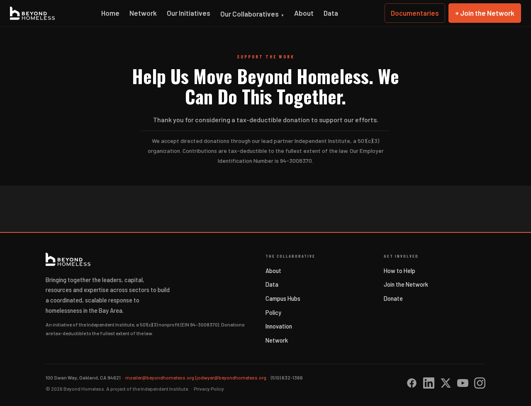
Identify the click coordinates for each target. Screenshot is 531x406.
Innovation (279, 326)
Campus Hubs (283, 298)
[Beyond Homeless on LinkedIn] (428, 383)
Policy (273, 312)
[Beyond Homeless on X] (445, 383)
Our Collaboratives (252, 14)
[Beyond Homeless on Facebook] (411, 383)
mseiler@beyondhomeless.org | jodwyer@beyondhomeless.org (195, 377)
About (304, 13)
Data (331, 13)
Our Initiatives (188, 13)
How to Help (399, 270)
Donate (393, 298)
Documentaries (415, 13)
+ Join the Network (484, 13)
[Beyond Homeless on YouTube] (462, 383)
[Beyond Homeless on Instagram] (479, 383)
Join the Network (406, 284)
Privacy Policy (209, 389)
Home (110, 13)
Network (143, 13)
